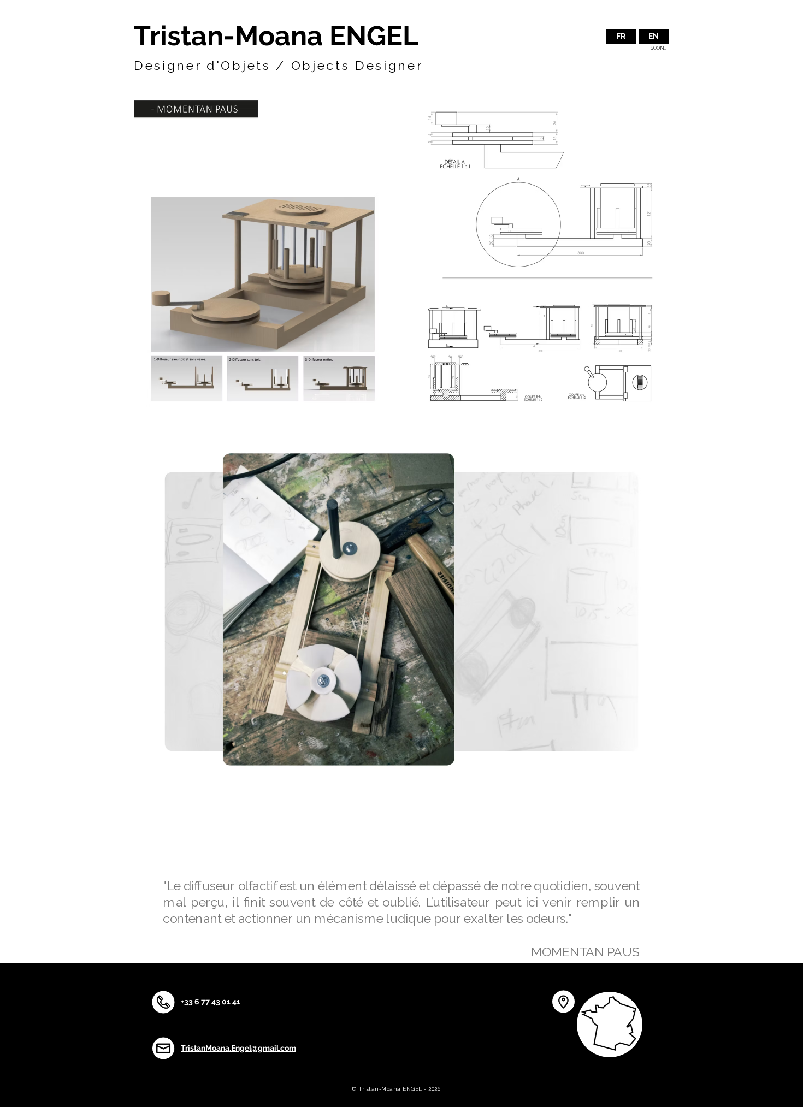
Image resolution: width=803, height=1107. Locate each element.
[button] (654, 36)
